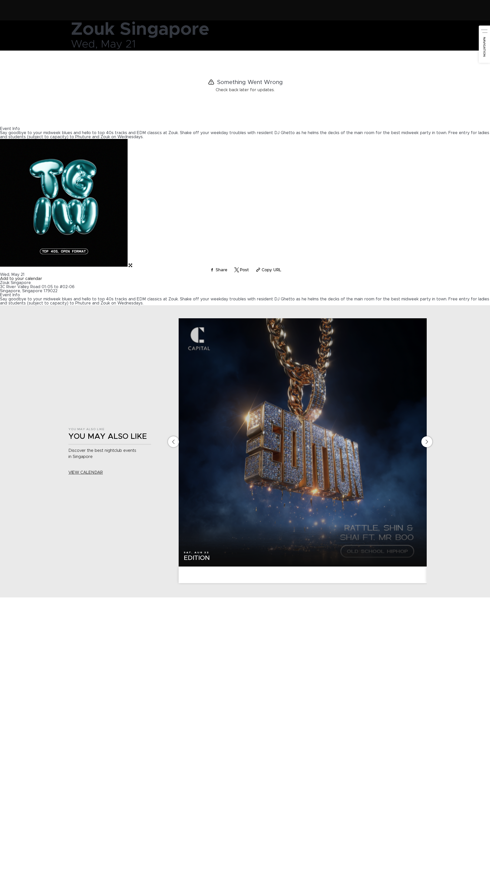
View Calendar (85, 472)
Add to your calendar (21, 279)
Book (302, 575)
